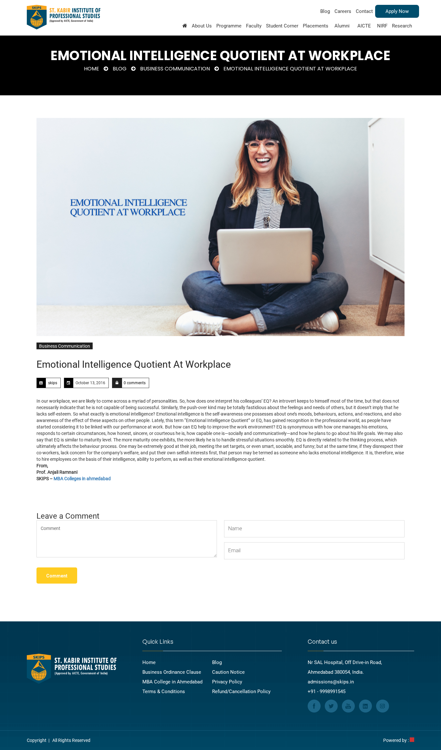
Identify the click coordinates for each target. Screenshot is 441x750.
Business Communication (175, 68)
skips (52, 383)
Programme (228, 26)
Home (91, 68)
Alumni (342, 26)
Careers (342, 11)
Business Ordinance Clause (171, 672)
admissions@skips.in (331, 682)
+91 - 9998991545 (326, 691)
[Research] (185, 26)
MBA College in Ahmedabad (172, 682)
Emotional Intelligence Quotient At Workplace (133, 364)
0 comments (135, 383)
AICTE (364, 26)
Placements (315, 26)
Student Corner (282, 26)
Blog (325, 11)
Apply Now (397, 11)
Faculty (254, 26)
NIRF (382, 26)
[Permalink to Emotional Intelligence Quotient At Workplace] (220, 227)
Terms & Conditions (163, 691)
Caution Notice (228, 672)
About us (202, 26)
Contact (364, 11)
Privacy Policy (227, 682)
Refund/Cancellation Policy (241, 691)
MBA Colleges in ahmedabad (82, 478)
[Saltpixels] (412, 740)
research (402, 26)
